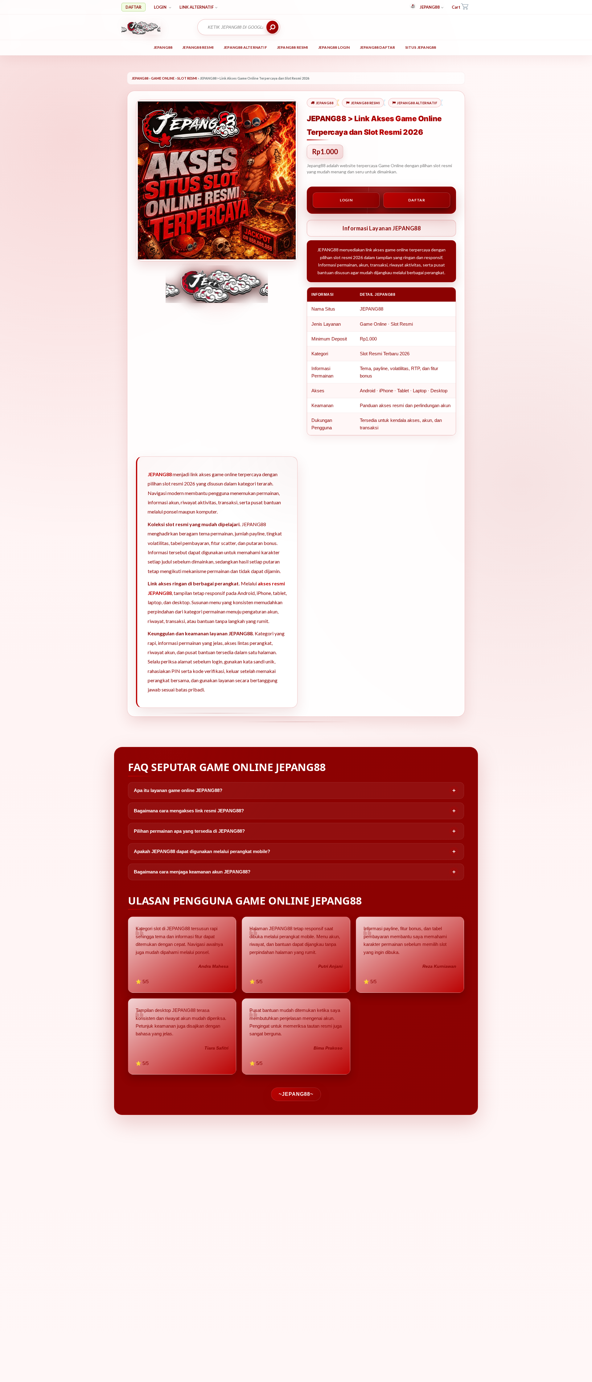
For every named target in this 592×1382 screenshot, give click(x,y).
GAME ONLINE (163, 78)
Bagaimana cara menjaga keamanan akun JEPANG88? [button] (192, 871)
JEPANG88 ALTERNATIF (245, 47)
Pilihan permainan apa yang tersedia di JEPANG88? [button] (189, 831)
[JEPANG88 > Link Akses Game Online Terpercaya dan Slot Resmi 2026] (155, 27)
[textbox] (235, 27)
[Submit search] (272, 27)
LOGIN (160, 7)
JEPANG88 (430, 7)
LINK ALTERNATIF (196, 7)
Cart (456, 7)
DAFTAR (133, 7)
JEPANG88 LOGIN (334, 47)
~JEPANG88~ (296, 1094)
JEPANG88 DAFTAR (377, 47)
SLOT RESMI (187, 78)
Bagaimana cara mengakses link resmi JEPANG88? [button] (189, 810)
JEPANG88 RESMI (198, 47)
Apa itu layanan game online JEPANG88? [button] (178, 790)
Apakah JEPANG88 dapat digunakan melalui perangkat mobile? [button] (202, 851)
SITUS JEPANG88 (420, 47)
